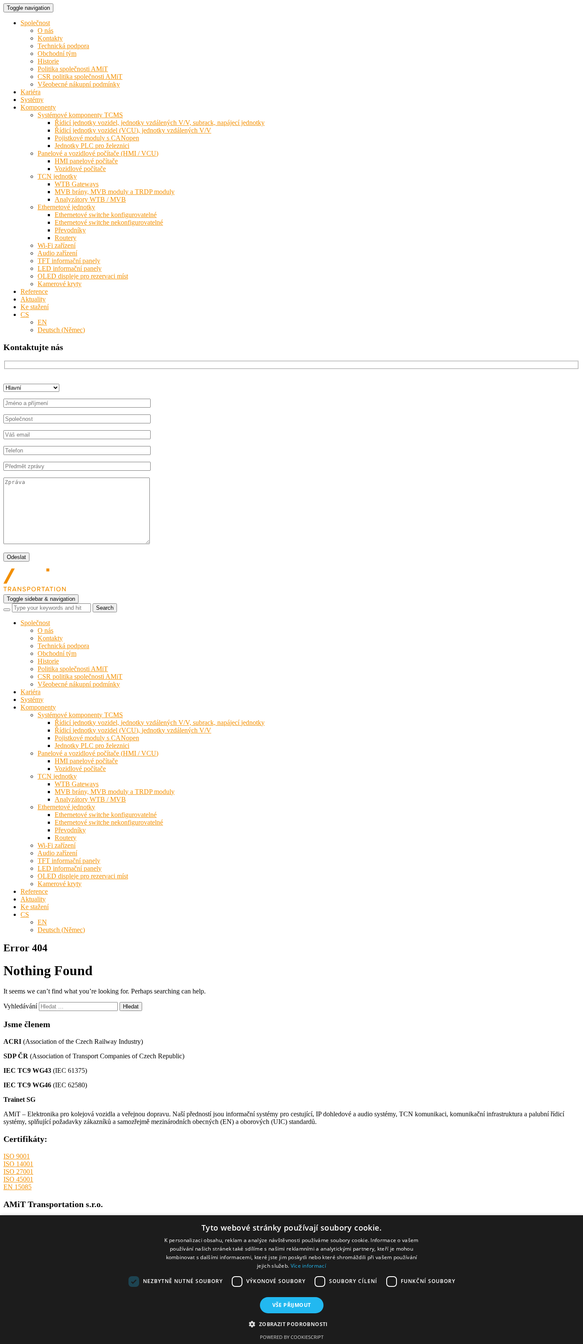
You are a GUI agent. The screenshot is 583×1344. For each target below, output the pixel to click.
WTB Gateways (77, 184)
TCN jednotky (57, 176)
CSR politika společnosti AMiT (80, 76)
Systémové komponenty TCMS (80, 115)
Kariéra (30, 92)
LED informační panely (70, 268)
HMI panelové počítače (86, 161)
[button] (291, 1324)
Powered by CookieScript (292, 1337)
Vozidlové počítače (80, 168)
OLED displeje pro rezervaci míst (83, 276)
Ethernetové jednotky (66, 207)
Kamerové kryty (60, 283)
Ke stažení (34, 306)
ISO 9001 (16, 1156)
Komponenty (38, 107)
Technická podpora (63, 45)
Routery (65, 237)
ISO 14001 (18, 1163)
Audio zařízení (57, 253)
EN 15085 (17, 1186)
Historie (48, 61)
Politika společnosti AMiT (73, 68)
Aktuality (33, 299)
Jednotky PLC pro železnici (92, 145)
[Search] (6, 609)
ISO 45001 (18, 1179)
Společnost (35, 22)
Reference (34, 291)
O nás (45, 30)
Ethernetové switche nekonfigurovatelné (109, 222)
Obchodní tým (57, 53)
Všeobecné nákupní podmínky (79, 84)
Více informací (308, 1265)
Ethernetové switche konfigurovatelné (106, 214)
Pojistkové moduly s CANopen (97, 138)
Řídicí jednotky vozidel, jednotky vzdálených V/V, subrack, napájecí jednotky (160, 122)
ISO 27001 (18, 1171)
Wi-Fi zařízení (57, 245)
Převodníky (70, 230)
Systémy (32, 99)
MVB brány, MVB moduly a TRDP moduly (115, 191)
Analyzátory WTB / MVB (90, 199)
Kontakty (50, 38)
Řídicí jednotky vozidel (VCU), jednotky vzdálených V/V (133, 130)
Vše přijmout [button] (291, 1305)
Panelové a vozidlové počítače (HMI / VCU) (98, 153)
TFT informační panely (69, 260)
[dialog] (291, 1279)
